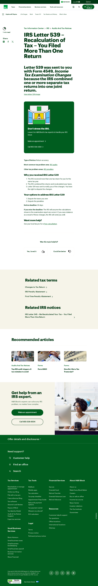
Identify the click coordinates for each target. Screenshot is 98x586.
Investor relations (76, 506)
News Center (74, 503)
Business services (40, 7)
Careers (72, 493)
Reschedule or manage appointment (16, 488)
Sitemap (52, 528)
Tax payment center (35, 508)
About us (73, 487)
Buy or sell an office (77, 496)
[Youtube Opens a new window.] (68, 573)
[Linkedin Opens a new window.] (73, 573)
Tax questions (54, 518)
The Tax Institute (76, 509)
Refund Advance (55, 499)
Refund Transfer (55, 493)
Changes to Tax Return (35, 287)
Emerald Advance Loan (57, 496)
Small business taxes (15, 540)
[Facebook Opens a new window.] (57, 573)
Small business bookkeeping (13, 544)
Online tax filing (13, 492)
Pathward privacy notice (37, 536)
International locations (57, 525)
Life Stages (23, 14)
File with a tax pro (14, 495)
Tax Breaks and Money (50, 14)
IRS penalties (49, 169)
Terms (30, 529)
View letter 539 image (32, 94)
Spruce (51, 487)
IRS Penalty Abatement (35, 292)
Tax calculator (33, 493)
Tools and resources (56, 7)
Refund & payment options (35, 504)
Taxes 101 (38, 14)
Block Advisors (13, 537)
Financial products (25, 7)
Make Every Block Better (78, 490)
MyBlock (31, 487)
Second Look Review (15, 504)
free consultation (50, 224)
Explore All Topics (11, 14)
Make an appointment (36, 141)
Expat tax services (14, 519)
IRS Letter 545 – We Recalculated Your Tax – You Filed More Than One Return (48, 316)
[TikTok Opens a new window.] (51, 573)
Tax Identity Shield (14, 511)
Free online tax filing (15, 498)
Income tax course (76, 499)
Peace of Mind (13, 508)
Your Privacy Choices (29, 581)
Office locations (54, 522)
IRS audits (53, 165)
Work (31, 14)
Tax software (12, 501)
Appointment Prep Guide (37, 499)
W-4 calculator (33, 514)
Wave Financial (13, 557)
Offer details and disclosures (23, 439)
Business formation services (15, 553)
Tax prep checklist (34, 496)
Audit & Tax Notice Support (14, 515)
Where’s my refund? (35, 511)
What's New (63, 14)
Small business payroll (16, 549)
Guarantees (74, 512)
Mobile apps (32, 490)
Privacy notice (33, 533)
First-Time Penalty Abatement (38, 296)
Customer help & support (58, 515)
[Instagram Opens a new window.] (62, 573)
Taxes (13, 7)
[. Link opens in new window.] (14, 581)
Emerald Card (54, 490)
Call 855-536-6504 (34, 147)
